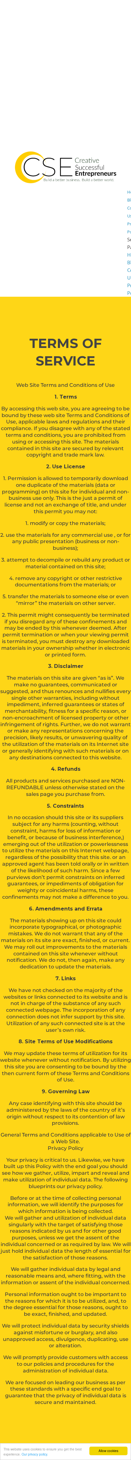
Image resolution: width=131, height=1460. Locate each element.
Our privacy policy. (35, 1454)
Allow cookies (108, 1450)
